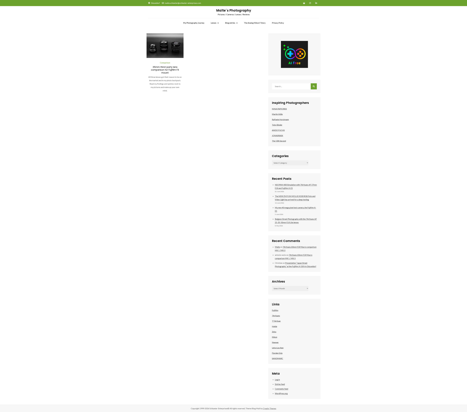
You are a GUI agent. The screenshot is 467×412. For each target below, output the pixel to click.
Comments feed (281, 389)
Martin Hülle (277, 114)
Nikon (274, 337)
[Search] (314, 86)
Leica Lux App (277, 348)
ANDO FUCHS (278, 130)
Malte (277, 247)
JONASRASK (277, 135)
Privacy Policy (278, 23)
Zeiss (274, 331)
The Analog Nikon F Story (254, 23)
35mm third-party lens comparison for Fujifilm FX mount (165, 69)
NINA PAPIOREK (279, 109)
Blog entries (230, 23)
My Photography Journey (193, 23)
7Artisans (276, 315)
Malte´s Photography (233, 10)
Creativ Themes (269, 408)
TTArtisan (276, 321)
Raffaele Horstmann (280, 119)
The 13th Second (279, 141)
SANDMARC (277, 358)
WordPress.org (281, 393)
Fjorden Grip (277, 353)
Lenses (213, 23)
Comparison (165, 62)
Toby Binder (277, 125)
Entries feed (280, 384)
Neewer (275, 342)
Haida (274, 326)
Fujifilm (275, 310)
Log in (277, 379)
